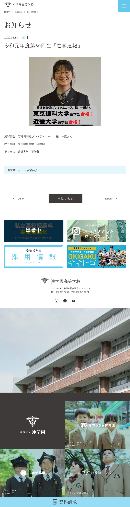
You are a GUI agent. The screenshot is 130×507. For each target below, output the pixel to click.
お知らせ (19, 12)
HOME (7, 12)
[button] (124, 6)
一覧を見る (65, 198)
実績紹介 (32, 170)
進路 (24, 37)
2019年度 (31, 12)
